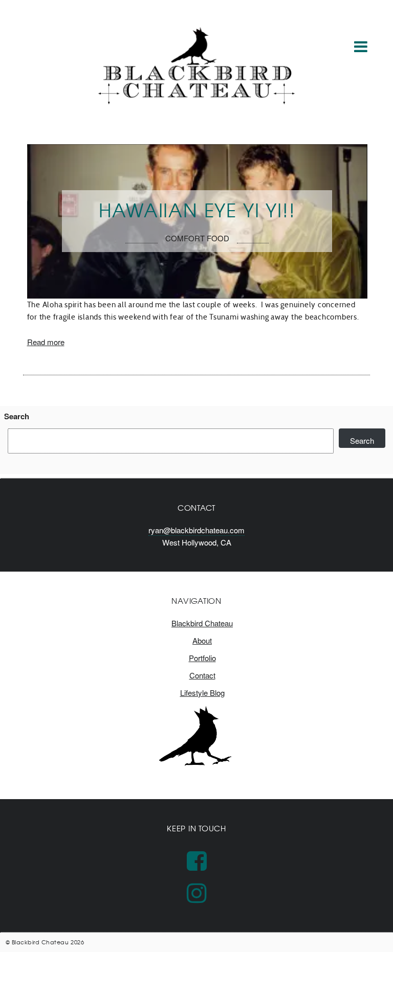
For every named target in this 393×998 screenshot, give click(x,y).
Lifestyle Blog (202, 692)
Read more (45, 341)
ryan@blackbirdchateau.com (196, 530)
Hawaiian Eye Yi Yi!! (197, 209)
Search (16, 416)
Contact (202, 675)
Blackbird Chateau (202, 623)
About (202, 640)
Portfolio (202, 657)
